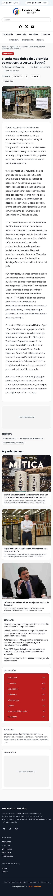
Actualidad (33, 34)
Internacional (27, 40)
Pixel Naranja (35, 886)
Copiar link (8, 81)
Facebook (18, 76)
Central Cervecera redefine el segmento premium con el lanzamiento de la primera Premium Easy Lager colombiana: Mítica (25, 633)
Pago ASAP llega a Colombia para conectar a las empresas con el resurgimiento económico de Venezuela (24, 651)
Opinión (40, 40)
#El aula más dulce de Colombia (31, 438)
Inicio (4, 47)
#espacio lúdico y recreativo (13, 443)
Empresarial (8, 34)
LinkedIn (35, 76)
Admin (4, 868)
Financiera (14, 40)
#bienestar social (9, 438)
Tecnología (21, 34)
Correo (5, 871)
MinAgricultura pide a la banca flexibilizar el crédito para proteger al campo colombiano (26, 625)
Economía (46, 34)
